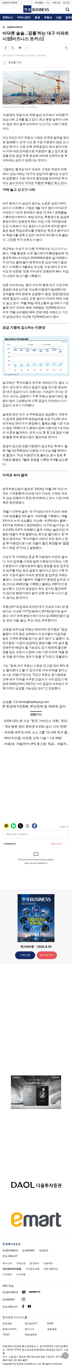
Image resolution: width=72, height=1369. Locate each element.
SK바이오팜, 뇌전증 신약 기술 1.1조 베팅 (33, 738)
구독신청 (25, 955)
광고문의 (34, 1263)
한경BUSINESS (15, 27)
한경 (10, 1250)
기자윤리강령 (32, 1268)
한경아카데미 (10, 1329)
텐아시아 (29, 1329)
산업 (58, 17)
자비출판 (39, 2)
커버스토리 (24, 17)
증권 (37, 17)
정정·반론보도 (51, 1268)
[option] (36, 1092)
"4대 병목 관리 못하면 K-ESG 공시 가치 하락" (35, 726)
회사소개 (7, 1263)
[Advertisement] (36, 1019)
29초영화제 (31, 1334)
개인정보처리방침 (12, 1268)
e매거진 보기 (47, 955)
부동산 (48, 17)
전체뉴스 (8, 17)
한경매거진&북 (10, 2)
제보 (48, 2)
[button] (66, 2)
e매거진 (56, 2)
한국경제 (7, 1323)
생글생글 (52, 1329)
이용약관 (48, 1263)
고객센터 (7, 1274)
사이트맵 (20, 1274)
